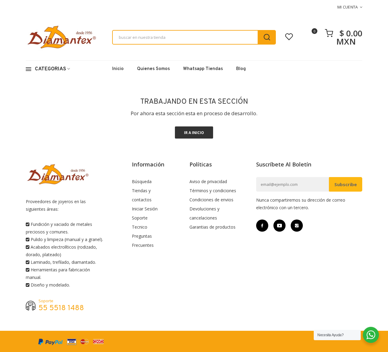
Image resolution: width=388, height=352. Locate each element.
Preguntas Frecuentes (143, 240)
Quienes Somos (153, 69)
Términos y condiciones (212, 190)
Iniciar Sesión (145, 209)
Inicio (118, 69)
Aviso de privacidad (208, 181)
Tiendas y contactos (142, 195)
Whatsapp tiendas (203, 69)
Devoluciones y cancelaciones (204, 213)
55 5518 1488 (61, 308)
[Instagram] (297, 226)
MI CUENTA (347, 7)
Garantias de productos (212, 227)
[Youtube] (279, 226)
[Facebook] (262, 226)
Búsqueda (142, 181)
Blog (241, 69)
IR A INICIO (194, 132)
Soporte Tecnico (140, 222)
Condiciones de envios (211, 200)
